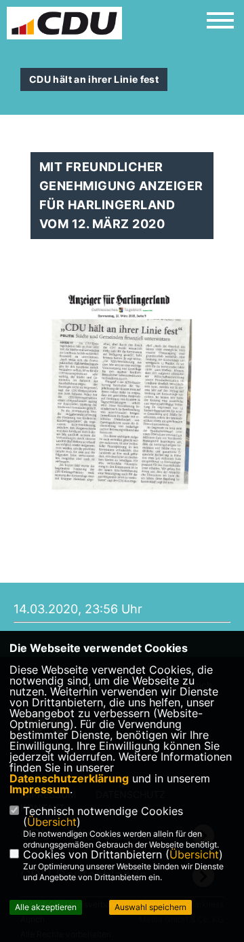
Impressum (39, 789)
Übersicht (52, 822)
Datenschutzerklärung (69, 778)
